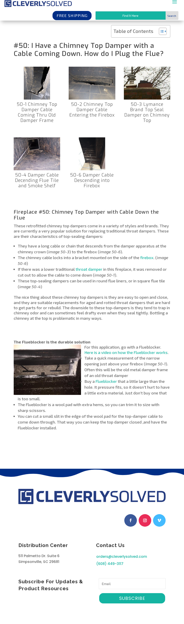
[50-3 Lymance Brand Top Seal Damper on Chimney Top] (147, 99)
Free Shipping (72, 15)
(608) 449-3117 (109, 563)
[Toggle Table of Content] (161, 31)
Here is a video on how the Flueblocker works (126, 352)
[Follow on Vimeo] (159, 520)
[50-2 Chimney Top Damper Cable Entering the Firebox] (92, 99)
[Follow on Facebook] (130, 520)
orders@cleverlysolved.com (121, 556)
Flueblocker (106, 381)
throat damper (89, 269)
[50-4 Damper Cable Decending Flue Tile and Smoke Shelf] (37, 170)
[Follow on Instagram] (145, 520)
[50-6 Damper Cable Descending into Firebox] (92, 170)
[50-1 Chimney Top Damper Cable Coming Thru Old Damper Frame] (37, 99)
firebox (146, 257)
